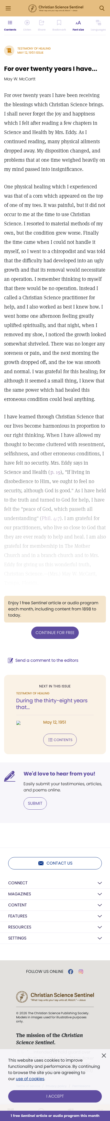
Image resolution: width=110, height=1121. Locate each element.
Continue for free (55, 633)
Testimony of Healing (34, 48)
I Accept (55, 1096)
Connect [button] (18, 883)
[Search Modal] (102, 8)
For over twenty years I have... (50, 68)
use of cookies (30, 1079)
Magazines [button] (19, 894)
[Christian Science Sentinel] (55, 8)
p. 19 (55, 472)
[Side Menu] (8, 8)
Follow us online (44, 972)
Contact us (59, 863)
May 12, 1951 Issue (30, 52)
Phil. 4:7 (51, 518)
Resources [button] (19, 927)
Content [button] (17, 905)
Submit (35, 803)
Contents (63, 739)
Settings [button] (17, 938)
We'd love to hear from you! (59, 774)
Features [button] (17, 916)
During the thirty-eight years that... (51, 704)
